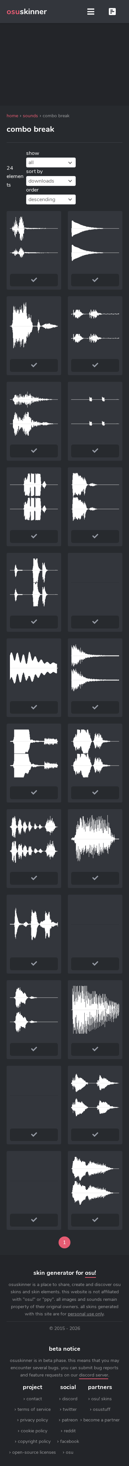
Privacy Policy (34, 1420)
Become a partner (101, 1420)
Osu (69, 1452)
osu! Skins (101, 1399)
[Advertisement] (64, 64)
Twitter (70, 1409)
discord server (93, 1375)
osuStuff (101, 1409)
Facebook (69, 1441)
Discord (69, 1399)
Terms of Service (34, 1409)
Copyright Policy (34, 1441)
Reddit (70, 1431)
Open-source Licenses (34, 1452)
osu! (90, 1273)
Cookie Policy (34, 1431)
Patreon (70, 1420)
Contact (34, 1399)
